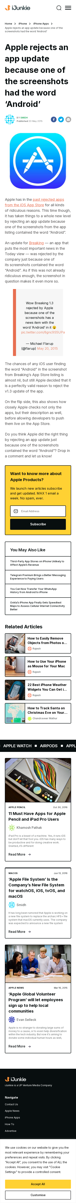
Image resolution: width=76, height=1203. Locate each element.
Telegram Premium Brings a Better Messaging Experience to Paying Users (38, 577)
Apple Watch (15, 745)
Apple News (12, 1110)
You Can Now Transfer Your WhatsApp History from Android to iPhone (33, 590)
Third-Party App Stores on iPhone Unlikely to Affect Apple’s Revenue (37, 563)
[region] (38, 1171)
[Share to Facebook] (54, 119)
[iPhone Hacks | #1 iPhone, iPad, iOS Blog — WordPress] (17, 8)
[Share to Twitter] (61, 119)
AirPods (46, 745)
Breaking (36, 243)
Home (8, 23)
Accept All (38, 1184)
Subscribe (38, 524)
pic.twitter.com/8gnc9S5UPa (43, 332)
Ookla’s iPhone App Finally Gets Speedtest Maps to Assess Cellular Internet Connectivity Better (37, 606)
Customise (38, 1195)
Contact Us (11, 1104)
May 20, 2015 (47, 348)
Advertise (10, 1130)
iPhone (23, 23)
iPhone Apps (41, 23)
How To (9, 1124)
